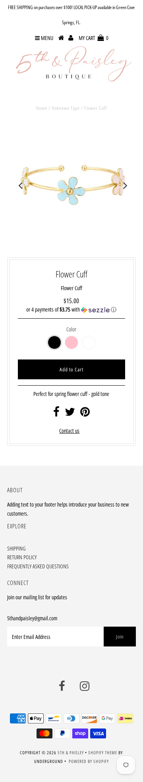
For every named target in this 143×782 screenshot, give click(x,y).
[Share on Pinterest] (85, 413)
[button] (71, 310)
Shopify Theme (102, 752)
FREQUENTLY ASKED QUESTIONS (38, 566)
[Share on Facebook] (56, 413)
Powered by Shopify (89, 761)
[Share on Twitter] (70, 413)
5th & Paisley (71, 752)
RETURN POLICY (22, 557)
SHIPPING (16, 548)
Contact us (69, 430)
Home (41, 108)
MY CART (93, 38)
